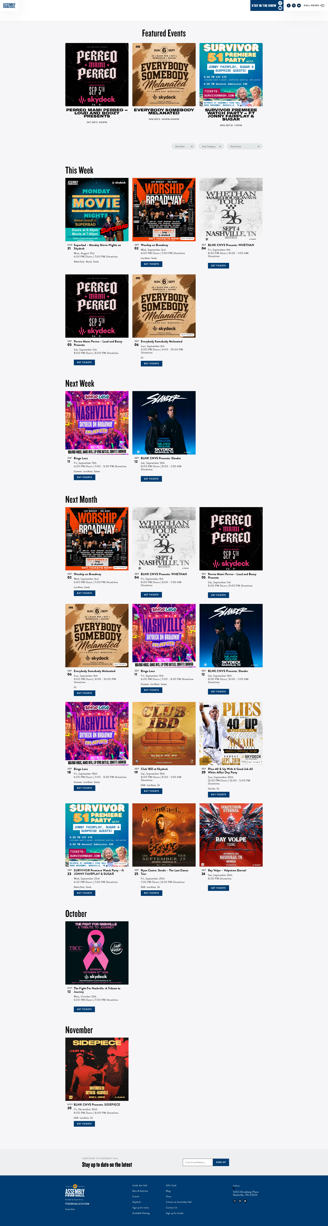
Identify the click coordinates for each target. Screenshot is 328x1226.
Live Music (145, 258)
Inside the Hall (139, 1185)
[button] (324, 5)
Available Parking (141, 1213)
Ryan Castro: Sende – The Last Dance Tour (164, 872)
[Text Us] (280, 3)
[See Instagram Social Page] (294, 5)
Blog (168, 1191)
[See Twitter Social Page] (299, 5)
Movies (89, 261)
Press (168, 1196)
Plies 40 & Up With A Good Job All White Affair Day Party (230, 771)
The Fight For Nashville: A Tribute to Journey (97, 990)
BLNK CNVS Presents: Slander (161, 458)
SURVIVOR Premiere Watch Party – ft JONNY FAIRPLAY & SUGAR (99, 872)
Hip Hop (212, 788)
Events (135, 1196)
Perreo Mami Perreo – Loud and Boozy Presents (98, 343)
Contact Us (172, 1207)
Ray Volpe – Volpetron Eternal (227, 870)
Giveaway (78, 471)
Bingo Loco (81, 458)
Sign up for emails (175, 1213)
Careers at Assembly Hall (179, 1202)
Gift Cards (171, 1185)
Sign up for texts (140, 1207)
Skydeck (136, 1202)
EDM (143, 785)
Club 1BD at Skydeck (154, 769)
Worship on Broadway (154, 245)
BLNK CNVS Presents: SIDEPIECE (97, 1104)
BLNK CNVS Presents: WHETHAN (231, 245)
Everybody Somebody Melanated (161, 341)
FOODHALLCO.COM (77, 1203)
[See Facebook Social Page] (289, 5)
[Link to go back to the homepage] (9, 5)
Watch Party (79, 261)
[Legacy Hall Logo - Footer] (75, 1190)
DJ (142, 357)
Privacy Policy (70, 1209)
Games (97, 471)
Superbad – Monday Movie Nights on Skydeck (97, 247)
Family (96, 261)
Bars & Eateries (140, 1191)
